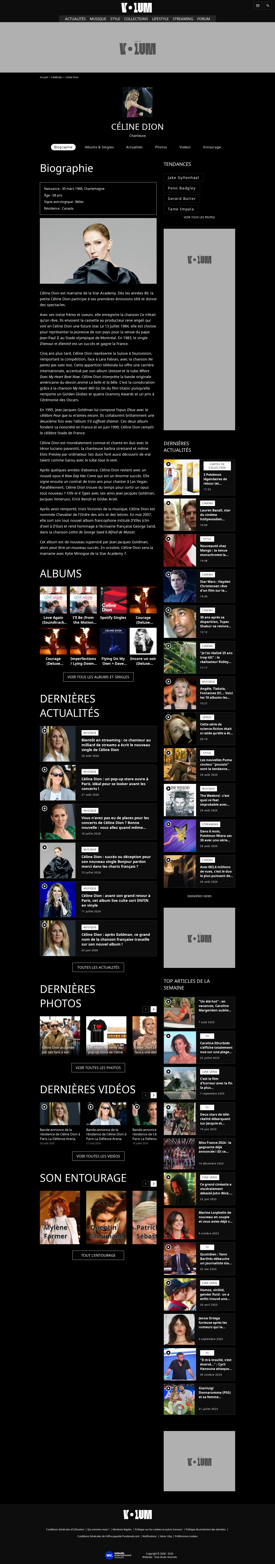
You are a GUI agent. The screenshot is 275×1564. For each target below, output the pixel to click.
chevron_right (153, 1009)
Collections (136, 18)
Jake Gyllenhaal (183, 177)
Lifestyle (160, 18)
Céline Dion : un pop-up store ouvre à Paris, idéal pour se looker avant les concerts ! (115, 783)
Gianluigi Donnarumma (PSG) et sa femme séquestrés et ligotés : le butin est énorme (215, 1397)
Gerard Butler (182, 198)
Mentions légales (122, 1529)
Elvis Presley (50, 454)
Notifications (150, 1536)
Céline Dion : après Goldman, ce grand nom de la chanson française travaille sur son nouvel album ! (116, 939)
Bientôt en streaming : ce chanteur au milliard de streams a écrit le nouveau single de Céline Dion (116, 745)
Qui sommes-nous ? (98, 1529)
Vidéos (185, 147)
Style (115, 18)
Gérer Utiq (166, 1536)
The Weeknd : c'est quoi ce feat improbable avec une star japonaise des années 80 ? (215, 804)
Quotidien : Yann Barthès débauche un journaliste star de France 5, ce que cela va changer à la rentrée (216, 1265)
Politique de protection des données (206, 1529)
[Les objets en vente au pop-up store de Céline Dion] (106, 1036)
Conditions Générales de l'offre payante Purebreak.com (108, 1536)
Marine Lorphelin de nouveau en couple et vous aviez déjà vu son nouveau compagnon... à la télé (215, 1223)
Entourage (212, 147)
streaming (183, 18)
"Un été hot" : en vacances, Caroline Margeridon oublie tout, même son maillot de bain (214, 1010)
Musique (98, 18)
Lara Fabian (108, 359)
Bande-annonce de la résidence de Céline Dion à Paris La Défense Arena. (60, 1134)
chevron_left (145, 1009)
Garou (70, 460)
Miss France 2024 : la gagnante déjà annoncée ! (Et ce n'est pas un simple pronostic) (215, 1151)
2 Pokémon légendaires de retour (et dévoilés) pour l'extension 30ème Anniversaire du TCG (218, 487)
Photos (161, 147)
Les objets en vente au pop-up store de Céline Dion (105, 1050)
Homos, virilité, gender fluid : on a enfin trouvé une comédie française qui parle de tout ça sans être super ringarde (215, 1303)
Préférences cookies (186, 1536)
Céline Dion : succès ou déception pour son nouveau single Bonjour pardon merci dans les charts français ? (116, 861)
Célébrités (56, 77)
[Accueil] (137, 7)
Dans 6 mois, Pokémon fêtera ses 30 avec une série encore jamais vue (216, 838)
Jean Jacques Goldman (74, 409)
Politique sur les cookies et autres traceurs (158, 1529)
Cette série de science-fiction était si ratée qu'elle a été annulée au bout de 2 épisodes (216, 733)
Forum (203, 18)
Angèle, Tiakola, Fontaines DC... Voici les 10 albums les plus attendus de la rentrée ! (216, 697)
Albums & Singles (99, 147)
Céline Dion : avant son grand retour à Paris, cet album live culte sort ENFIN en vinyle (116, 900)
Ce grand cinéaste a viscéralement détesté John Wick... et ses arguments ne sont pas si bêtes (216, 1193)
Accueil (44, 77)
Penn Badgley (182, 188)
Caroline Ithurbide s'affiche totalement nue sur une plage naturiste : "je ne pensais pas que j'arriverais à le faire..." (216, 1056)
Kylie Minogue (77, 553)
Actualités (75, 18)
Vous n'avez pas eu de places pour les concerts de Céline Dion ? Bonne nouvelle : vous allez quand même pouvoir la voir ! (115, 825)
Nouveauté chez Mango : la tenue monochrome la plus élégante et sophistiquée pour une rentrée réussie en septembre (215, 559)
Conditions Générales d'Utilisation (65, 1529)
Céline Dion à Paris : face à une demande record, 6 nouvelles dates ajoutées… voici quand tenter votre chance (150, 1050)
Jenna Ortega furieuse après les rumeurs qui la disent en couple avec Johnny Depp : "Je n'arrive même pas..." (214, 1331)
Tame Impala (181, 209)
